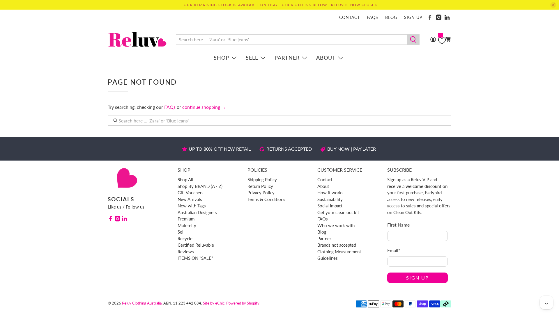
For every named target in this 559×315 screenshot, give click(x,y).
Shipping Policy (262, 179)
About (326, 57)
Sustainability (330, 199)
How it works (330, 192)
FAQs (372, 17)
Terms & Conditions (266, 199)
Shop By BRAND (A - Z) (200, 186)
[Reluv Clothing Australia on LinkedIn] (447, 17)
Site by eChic (213, 303)
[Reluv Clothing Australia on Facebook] (430, 17)
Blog (391, 17)
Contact (349, 17)
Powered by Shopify (242, 303)
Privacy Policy (261, 192)
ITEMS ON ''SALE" (195, 258)
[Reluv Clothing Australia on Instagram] (438, 17)
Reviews (186, 251)
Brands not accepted (336, 245)
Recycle (185, 238)
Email (393, 250)
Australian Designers (197, 212)
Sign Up (417, 277)
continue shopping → (204, 107)
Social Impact (329, 205)
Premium (186, 218)
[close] (553, 5)
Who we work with (336, 225)
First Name (398, 224)
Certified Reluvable (196, 245)
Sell (252, 57)
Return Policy (260, 186)
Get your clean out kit (338, 212)
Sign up (413, 17)
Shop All (185, 179)
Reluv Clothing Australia (142, 303)
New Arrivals (190, 199)
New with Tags (192, 205)
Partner (287, 57)
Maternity (187, 225)
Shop (221, 57)
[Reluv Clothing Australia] (137, 39)
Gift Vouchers (191, 192)
